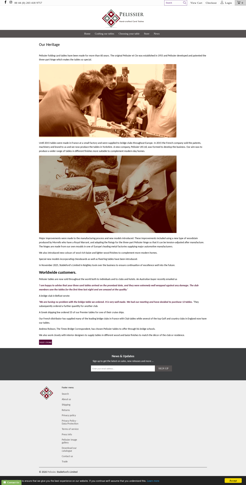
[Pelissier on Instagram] (10, 2)
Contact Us (12, 482)
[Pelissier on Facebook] (5, 2)
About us (66, 399)
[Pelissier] (123, 17)
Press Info (67, 434)
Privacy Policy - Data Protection (70, 422)
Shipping (66, 405)
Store (146, 33)
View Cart (196, 2)
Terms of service (70, 429)
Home (87, 33)
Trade (65, 461)
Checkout (211, 2)
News (157, 33)
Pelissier (51, 472)
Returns (66, 410)
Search (65, 394)
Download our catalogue (69, 449)
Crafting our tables (104, 33)
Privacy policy (69, 415)
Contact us (67, 456)
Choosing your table (129, 33)
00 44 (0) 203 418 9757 (28, 2)
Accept (233, 480)
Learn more (153, 480)
